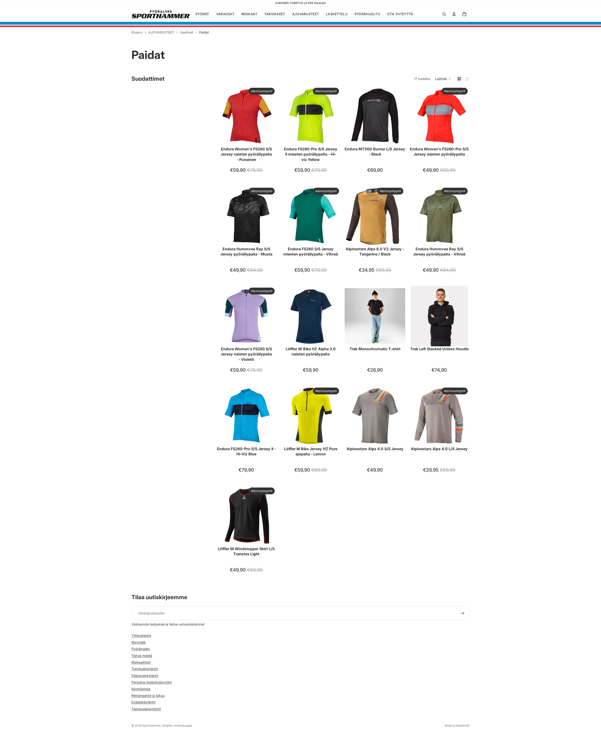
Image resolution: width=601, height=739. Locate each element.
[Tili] (454, 14)
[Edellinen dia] (223, 116)
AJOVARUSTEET (161, 32)
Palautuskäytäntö (144, 676)
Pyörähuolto (140, 649)
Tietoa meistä (141, 655)
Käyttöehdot (140, 689)
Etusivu (137, 32)
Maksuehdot (141, 662)
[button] (443, 79)
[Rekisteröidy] (462, 613)
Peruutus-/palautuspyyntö (151, 682)
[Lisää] (398, 239)
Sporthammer (151, 725)
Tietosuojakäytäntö (146, 709)
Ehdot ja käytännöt (457, 725)
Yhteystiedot (141, 635)
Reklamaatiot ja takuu (148, 695)
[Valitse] (269, 139)
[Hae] (444, 14)
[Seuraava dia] (269, 116)
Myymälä (138, 642)
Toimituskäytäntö (144, 669)
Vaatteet (186, 32)
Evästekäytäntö (143, 702)
